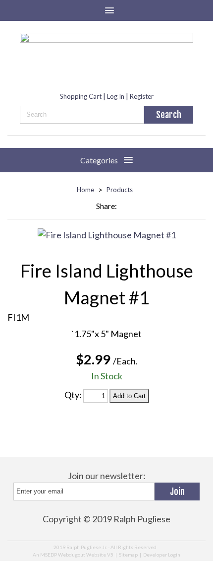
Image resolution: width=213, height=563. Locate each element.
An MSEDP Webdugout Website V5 (73, 555)
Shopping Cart (81, 96)
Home (85, 190)
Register (142, 96)
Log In (115, 96)
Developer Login (161, 555)
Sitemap (128, 555)
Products (119, 190)
